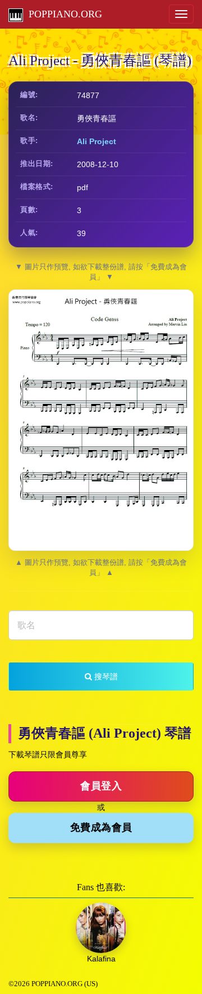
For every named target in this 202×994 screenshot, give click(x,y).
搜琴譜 (105, 676)
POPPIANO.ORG (62, 14)
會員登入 (101, 785)
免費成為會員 (101, 827)
